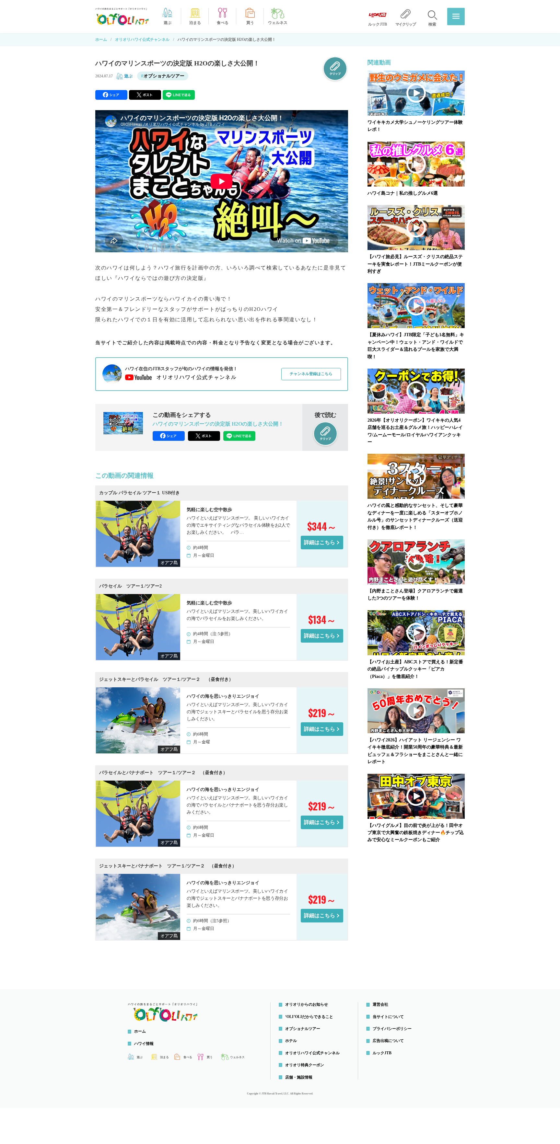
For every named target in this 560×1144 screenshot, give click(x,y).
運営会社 (380, 1004)
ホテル (291, 1040)
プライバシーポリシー (392, 1028)
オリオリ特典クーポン (304, 1065)
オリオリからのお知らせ (306, 1004)
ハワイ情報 (144, 1043)
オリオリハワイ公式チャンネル (142, 39)
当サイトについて (388, 1016)
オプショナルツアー (164, 76)
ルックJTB (382, 1053)
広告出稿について (388, 1040)
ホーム (101, 39)
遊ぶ (128, 76)
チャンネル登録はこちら (311, 374)
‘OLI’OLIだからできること (309, 1016)
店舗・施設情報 (298, 1077)
